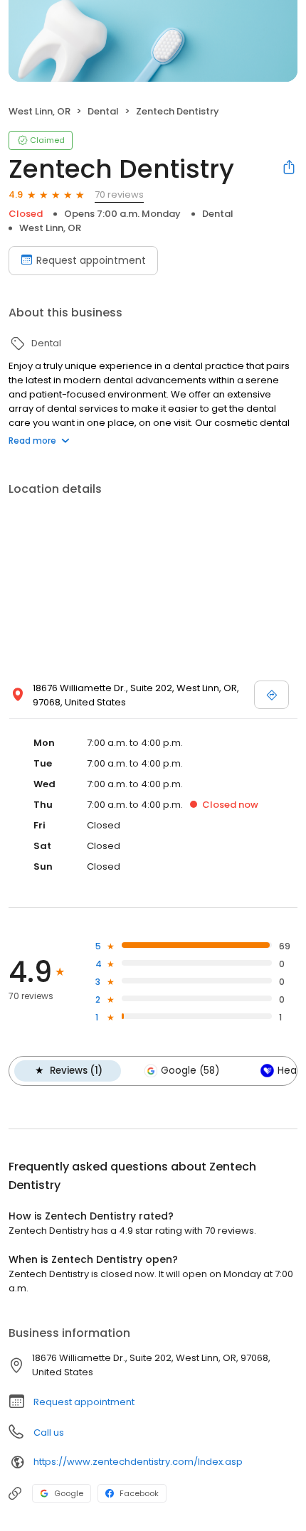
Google (68, 1493)
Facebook (139, 1493)
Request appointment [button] (83, 1402)
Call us (48, 1432)
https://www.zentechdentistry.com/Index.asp (138, 1461)
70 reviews (119, 194)
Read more (32, 440)
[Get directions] (271, 695)
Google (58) (190, 1070)
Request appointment (91, 260)
